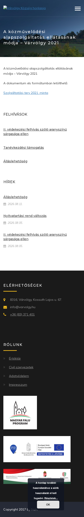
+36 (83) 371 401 (22, 314)
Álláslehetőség (15, 161)
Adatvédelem (19, 376)
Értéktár (15, 358)
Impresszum (18, 385)
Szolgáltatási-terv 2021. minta (25, 93)
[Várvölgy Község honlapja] (24, 8)
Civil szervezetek (21, 367)
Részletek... (51, 498)
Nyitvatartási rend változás (25, 216)
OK (48, 504)
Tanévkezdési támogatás (23, 148)
